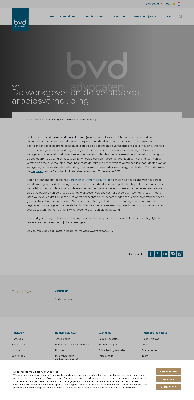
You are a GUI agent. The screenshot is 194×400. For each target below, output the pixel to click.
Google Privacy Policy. (124, 387)
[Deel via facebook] (151, 254)
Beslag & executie (108, 339)
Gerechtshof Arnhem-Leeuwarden (90, 179)
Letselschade (105, 356)
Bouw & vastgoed (108, 344)
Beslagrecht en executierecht (72, 344)
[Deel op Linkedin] (165, 254)
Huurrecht (61, 350)
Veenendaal (18, 356)
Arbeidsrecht (62, 339)
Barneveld (18, 339)
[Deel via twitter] (158, 254)
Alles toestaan (168, 371)
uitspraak (37, 171)
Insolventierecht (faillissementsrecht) (66, 358)
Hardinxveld (19, 344)
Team (145, 356)
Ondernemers (63, 299)
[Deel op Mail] (173, 254)
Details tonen (168, 386)
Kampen (16, 350)
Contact (146, 344)
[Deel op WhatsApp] (180, 254)
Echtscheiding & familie (111, 350)
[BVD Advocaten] (20, 19)
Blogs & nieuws (150, 339)
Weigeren (168, 379)
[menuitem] (29, 119)
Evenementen (150, 350)
